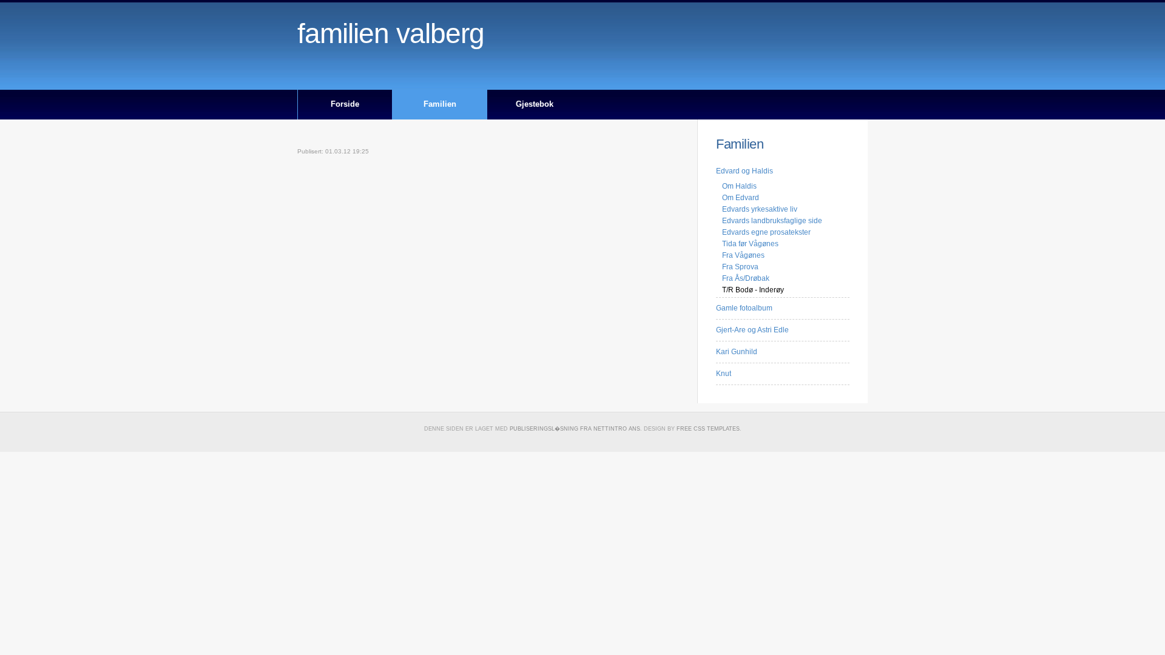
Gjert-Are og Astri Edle (752, 330)
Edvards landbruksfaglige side (772, 221)
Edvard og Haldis (744, 171)
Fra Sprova (740, 267)
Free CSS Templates (708, 429)
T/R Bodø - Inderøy (753, 290)
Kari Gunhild (736, 352)
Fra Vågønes (743, 255)
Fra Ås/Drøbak (745, 278)
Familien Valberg (390, 33)
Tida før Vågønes (750, 244)
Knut (723, 373)
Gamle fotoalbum (744, 308)
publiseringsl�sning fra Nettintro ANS (575, 429)
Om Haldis (739, 186)
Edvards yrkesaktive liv (759, 209)
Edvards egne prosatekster (766, 232)
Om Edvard (740, 197)
